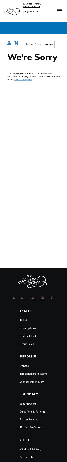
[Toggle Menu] (59, 9)
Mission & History (30, 449)
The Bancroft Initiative (33, 373)
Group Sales (26, 344)
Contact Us (26, 457)
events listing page (23, 79)
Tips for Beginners (30, 427)
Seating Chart (27, 336)
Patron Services (29, 419)
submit (49, 44)
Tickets (24, 320)
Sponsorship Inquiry (31, 381)
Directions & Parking (32, 411)
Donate (24, 365)
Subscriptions (27, 328)
